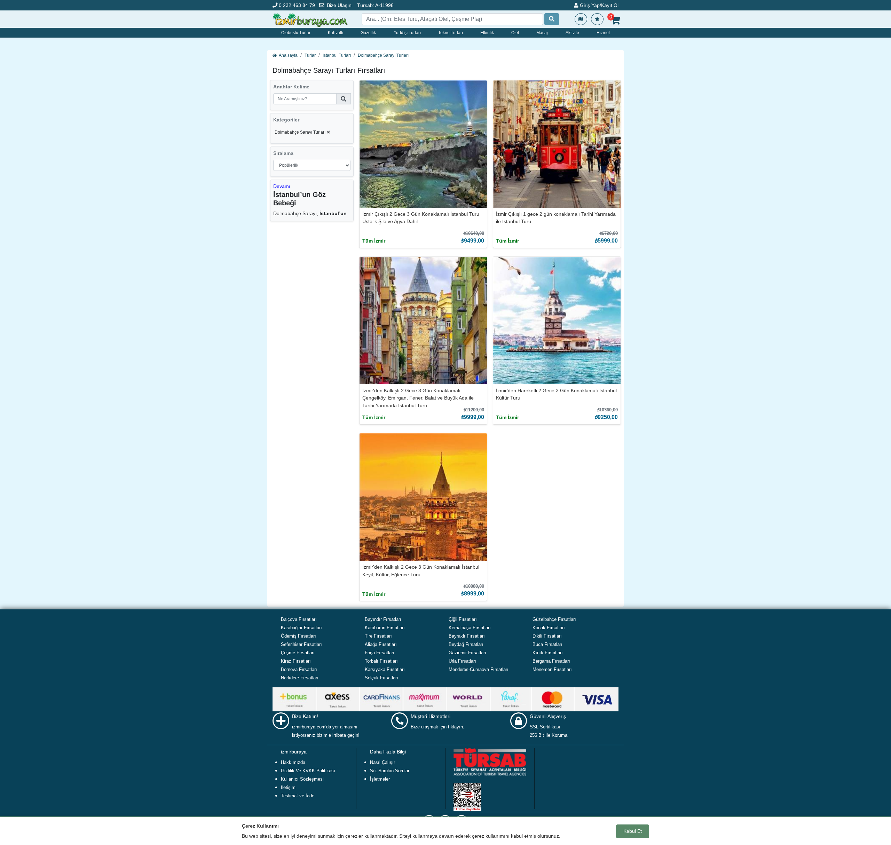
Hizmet (603, 32)
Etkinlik (487, 32)
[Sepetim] (615, 20)
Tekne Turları (450, 32)
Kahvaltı (335, 32)
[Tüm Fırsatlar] (581, 19)
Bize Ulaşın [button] (339, 5)
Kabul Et (632, 831)
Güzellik (368, 32)
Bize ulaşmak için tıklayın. (437, 726)
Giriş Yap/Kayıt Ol (598, 5)
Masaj (542, 32)
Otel (515, 32)
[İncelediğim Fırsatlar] (597, 19)
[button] (281, 186)
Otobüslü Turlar (295, 32)
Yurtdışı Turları (407, 32)
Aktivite (572, 32)
